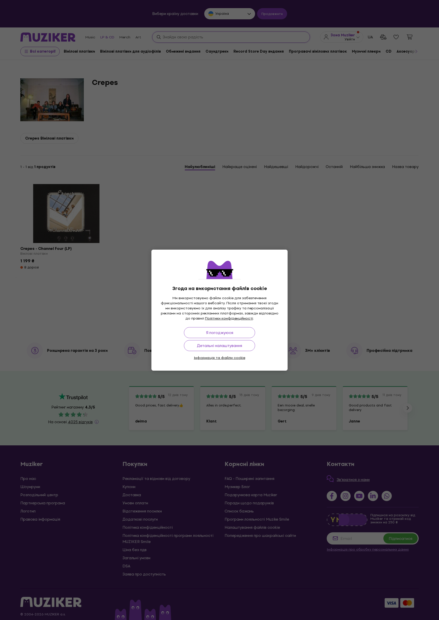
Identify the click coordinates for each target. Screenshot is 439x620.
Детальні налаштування (219, 345)
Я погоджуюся (219, 332)
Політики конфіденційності (229, 318)
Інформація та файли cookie (219, 357)
